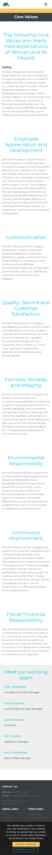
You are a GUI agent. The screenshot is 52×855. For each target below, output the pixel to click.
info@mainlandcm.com (24, 795)
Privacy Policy (36, 814)
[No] (48, 838)
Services (7, 821)
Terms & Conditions (38, 818)
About (6, 818)
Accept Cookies (26, 844)
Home (6, 814)
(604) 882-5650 (20, 792)
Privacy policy (26, 850)
